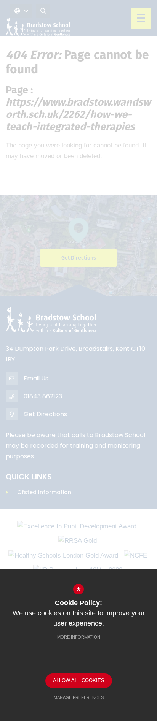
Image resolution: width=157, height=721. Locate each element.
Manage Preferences (79, 697)
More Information (78, 637)
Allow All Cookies (78, 680)
